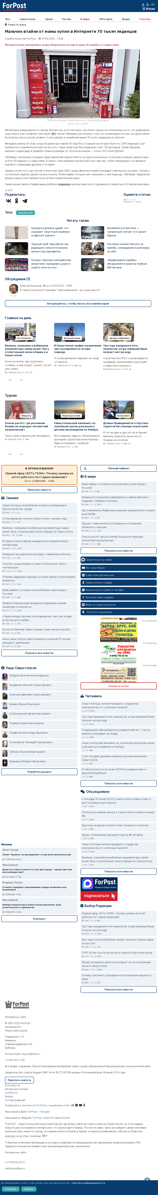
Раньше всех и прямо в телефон (104, 589)
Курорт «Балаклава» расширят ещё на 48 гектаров (112, 835)
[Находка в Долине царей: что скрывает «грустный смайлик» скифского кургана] (16, 228)
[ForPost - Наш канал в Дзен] (86, 1105)
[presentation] (10, 379)
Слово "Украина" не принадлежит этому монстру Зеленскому (36, 854)
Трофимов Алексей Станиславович (30, 685)
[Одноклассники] (16, 200)
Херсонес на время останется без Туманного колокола (115, 825)
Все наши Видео (95, 567)
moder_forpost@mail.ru (26, 1054)
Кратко (9, 1096)
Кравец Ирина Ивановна (24, 704)
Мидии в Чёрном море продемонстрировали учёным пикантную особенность (34, 605)
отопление (25, 338)
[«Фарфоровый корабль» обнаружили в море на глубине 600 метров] (92, 260)
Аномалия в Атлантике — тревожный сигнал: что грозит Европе (126, 231)
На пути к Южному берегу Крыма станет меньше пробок (36, 629)
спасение (124, 415)
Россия (66, 19)
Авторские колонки (16, 1089)
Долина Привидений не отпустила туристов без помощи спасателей (125, 425)
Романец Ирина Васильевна (26, 723)
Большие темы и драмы (99, 597)
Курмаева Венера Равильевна (27, 761)
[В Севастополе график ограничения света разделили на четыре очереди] (69, 324)
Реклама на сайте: (16, 1152)
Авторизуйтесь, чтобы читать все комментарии (78, 303)
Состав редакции (15, 1100)
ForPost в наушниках (99, 612)
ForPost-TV (11, 1092)
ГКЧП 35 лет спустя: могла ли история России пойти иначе (117, 952)
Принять (28, 1189)
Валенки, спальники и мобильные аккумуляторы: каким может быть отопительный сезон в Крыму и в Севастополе (27, 350)
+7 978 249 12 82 (15, 1060)
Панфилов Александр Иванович (28, 732)
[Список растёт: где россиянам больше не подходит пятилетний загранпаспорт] (20, 402)
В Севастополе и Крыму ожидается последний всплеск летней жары (35, 542)
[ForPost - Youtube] (80, 1105)
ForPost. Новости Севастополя (51, 1117)
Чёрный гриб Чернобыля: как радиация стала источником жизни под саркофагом (50, 247)
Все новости (12, 1085)
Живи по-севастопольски (100, 604)
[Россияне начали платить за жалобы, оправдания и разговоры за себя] (92, 244)
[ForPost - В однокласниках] (84, 1105)
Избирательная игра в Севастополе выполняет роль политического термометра (31, 906)
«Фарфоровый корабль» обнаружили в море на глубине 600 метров (127, 263)
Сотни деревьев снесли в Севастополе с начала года (34, 518)
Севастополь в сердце (98, 582)
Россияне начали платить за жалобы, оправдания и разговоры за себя (128, 247)
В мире (85, 19)
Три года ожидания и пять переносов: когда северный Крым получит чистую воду (125, 349)
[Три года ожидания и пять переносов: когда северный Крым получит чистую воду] (118, 324)
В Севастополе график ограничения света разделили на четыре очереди (77, 349)
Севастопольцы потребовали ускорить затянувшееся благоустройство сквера (34, 507)
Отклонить (11, 1189)
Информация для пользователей (124, 1066)
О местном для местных (99, 575)
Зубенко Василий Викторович (27, 751)
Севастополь (28, 19)
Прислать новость (39, 489)
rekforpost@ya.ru (15, 1168)
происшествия (72, 415)
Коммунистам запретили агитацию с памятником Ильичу (36, 554)
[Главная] (14, 4)
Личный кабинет (119, 468)
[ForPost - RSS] (73, 1105)
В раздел (39, 918)
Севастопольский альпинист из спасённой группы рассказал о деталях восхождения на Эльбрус (76, 426)
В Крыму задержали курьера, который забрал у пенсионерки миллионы (38, 578)
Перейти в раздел (39, 771)
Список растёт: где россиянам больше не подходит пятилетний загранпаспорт (26, 426)
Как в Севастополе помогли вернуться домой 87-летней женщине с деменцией (36, 640)
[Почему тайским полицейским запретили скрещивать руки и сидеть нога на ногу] (16, 260)
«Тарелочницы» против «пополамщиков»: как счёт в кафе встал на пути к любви (37, 618)
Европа (27, 415)
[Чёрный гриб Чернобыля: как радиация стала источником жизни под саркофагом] (16, 244)
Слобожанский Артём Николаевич (30, 713)
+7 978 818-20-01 (15, 1162)
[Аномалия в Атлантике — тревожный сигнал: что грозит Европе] (92, 228)
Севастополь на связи (98, 559)
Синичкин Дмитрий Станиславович (30, 694)
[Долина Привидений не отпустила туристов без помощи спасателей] (118, 402)
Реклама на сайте (15, 1017)
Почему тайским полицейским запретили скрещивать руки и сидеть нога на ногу (51, 263)
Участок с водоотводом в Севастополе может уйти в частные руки (34, 565)
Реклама (145, 19)
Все (8, 19)
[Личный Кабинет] (143, 4)
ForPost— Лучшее (39, 1111)
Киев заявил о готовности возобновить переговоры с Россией (35, 591)
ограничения (72, 338)
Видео (126, 19)
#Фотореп (105, 19)
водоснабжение (120, 338)
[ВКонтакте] (8, 200)
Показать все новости (39, 653)
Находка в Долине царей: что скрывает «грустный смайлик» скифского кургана (50, 231)
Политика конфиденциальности (88, 1182)
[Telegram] (24, 200)
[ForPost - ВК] (76, 1105)
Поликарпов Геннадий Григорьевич (30, 742)
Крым (48, 19)
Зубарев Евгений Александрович (29, 675)
